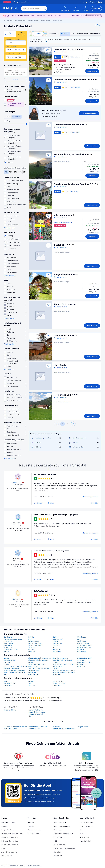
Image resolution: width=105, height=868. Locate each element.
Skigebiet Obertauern (60, 658)
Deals (6, 2)
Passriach (56, 645)
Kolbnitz (31, 637)
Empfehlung (95, 33)
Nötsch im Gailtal (83, 643)
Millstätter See (58, 666)
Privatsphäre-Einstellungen (63, 834)
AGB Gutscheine (60, 845)
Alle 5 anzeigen (9, 228)
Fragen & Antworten (8, 830)
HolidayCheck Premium (10, 845)
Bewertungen (82, 33)
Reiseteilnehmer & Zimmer (15, 54)
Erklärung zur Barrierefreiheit (64, 848)
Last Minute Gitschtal (36, 710)
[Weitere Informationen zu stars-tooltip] (14, 132)
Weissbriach (81, 637)
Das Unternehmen (86, 822)
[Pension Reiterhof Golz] (40, 136)
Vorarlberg (32, 685)
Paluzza (55, 641)
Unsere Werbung (86, 826)
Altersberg (56, 649)
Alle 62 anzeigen (10, 458)
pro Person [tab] (16, 116)
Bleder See (32, 672)
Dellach (55, 637)
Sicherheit (57, 852)
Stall (78, 639)
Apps (3, 848)
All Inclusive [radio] (11, 249)
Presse (82, 830)
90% (20, 172)
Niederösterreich (59, 683)
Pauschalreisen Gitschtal (37, 712)
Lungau (6, 658)
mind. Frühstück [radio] (13, 239)
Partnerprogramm (34, 830)
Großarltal (56, 662)
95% (24, 172)
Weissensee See (9, 660)
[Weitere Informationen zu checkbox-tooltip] (25, 90)
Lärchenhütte (61, 335)
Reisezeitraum (10, 47)
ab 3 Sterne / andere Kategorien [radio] (14, 147)
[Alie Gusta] (40, 226)
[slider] (26, 124)
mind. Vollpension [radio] (13, 245)
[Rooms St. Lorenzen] (40, 315)
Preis (73, 33)
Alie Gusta (59, 215)
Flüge (30, 716)
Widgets (31, 826)
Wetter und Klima (10, 710)
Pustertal (7, 662)
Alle (6, 172)
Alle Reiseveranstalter (9, 852)
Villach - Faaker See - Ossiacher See (14, 673)
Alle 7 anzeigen (9, 318)
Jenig (54, 647)
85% (15, 172)
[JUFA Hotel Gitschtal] (40, 61)
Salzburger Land (9, 683)
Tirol (5, 681)
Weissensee (81, 649)
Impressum (58, 856)
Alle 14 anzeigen (9, 276)
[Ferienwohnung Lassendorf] (40, 165)
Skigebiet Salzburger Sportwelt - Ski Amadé (64, 673)
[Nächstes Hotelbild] (49, 61)
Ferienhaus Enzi (62, 395)
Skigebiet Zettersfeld (84, 658)
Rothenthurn (81, 651)
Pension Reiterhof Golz (66, 124)
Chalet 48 (59, 245)
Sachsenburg (8, 643)
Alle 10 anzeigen (9, 344)
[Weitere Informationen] (88, 65)
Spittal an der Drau (35, 643)
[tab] (10, 34)
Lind (29, 639)
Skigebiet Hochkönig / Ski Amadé (64, 670)
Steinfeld (7, 651)
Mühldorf (31, 651)
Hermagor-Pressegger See (13, 639)
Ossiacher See (33, 674)
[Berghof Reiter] (40, 286)
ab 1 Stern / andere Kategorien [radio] (14, 158)
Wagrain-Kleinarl (34, 670)
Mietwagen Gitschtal (36, 714)
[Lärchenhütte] (40, 346)
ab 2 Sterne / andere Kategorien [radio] (14, 153)
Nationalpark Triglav (84, 662)
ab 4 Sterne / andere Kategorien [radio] (14, 142)
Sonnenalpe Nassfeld (84, 645)
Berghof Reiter (62, 274)
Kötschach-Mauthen (84, 647)
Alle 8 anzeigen (9, 369)
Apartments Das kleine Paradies (71, 184)
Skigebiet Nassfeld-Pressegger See (65, 664)
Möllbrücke (57, 651)
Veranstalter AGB (60, 822)
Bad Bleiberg (57, 643)
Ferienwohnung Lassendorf (69, 154)
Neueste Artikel (85, 841)
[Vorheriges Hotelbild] (31, 61)
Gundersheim (8, 637)
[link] (64, 8)
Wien (30, 683)
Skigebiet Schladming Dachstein (39, 668)
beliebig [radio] (10, 162)
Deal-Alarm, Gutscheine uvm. (11, 834)
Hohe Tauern (32, 666)
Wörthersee (81, 660)
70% (10, 172)
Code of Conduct (34, 834)
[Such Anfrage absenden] (44, 8)
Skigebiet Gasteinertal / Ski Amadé (16, 666)
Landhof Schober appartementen (72, 79)
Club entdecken (77, 16)
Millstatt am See (33, 641)
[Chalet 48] (40, 256)
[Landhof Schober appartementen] (40, 91)
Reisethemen (84, 837)
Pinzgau (80, 664)
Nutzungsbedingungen (62, 826)
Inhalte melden (6, 856)
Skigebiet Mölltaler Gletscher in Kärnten (39, 661)
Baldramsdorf (57, 639)
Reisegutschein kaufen (9, 841)
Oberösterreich (58, 681)
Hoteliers (31, 822)
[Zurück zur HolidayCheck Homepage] (10, 8)
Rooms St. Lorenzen (65, 304)
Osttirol (6, 664)
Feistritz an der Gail (10, 649)
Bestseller (64, 33)
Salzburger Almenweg (11, 668)
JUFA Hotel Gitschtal (65, 49)
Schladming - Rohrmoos (36, 664)
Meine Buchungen (8, 822)
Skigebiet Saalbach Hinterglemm (39, 658)
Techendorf (8, 647)
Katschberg (81, 666)
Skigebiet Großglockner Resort (14, 670)
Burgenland (57, 685)
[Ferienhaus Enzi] (40, 406)
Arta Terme (8, 641)
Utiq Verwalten (59, 837)
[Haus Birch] (40, 376)
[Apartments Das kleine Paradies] (40, 195)
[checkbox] (15, 90)
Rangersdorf (8, 645)
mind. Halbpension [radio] (14, 242)
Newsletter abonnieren (9, 837)
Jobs (81, 834)
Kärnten (31, 681)
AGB (55, 841)
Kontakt (82, 2)
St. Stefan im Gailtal (35, 645)
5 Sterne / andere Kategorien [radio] (13, 137)
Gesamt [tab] (8, 116)
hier (46, 41)
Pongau (55, 668)
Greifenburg (81, 641)
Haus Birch (60, 365)
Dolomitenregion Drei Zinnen (63, 660)
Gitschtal (31, 649)
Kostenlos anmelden (93, 16)
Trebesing (31, 647)
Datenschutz (58, 830)
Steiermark (7, 685)
